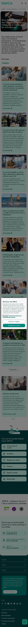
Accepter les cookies (14, 325)
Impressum (5, 315)
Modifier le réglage (14, 321)
